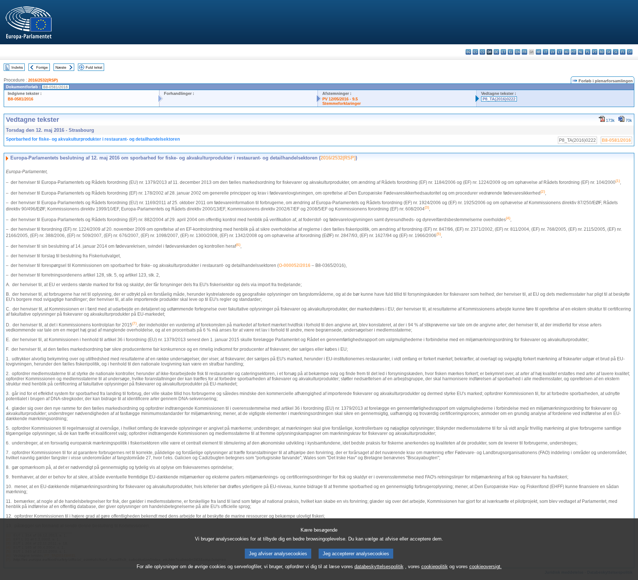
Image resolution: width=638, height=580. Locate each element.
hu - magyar (566, 52)
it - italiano (545, 52)
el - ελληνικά (510, 52)
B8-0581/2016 (20, 99)
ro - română (601, 52)
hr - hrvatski (538, 52)
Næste (60, 67)
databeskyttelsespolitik (379, 566)
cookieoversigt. (485, 566)
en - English (517, 52)
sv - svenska (629, 52)
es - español (475, 52)
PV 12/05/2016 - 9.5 (340, 99)
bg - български (468, 52)
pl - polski (587, 52)
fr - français (524, 52)
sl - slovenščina (615, 52)
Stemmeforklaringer (341, 103)
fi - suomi (622, 52)
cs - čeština (482, 52)
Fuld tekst (94, 67)
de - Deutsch (496, 52)
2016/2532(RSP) (43, 80)
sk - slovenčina (608, 52)
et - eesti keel (503, 52)
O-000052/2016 (295, 265)
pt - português (594, 52)
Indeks (17, 67)
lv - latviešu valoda (552, 52)
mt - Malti (573, 52)
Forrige (42, 67)
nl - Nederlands (580, 52)
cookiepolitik (434, 566)
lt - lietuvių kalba (559, 52)
